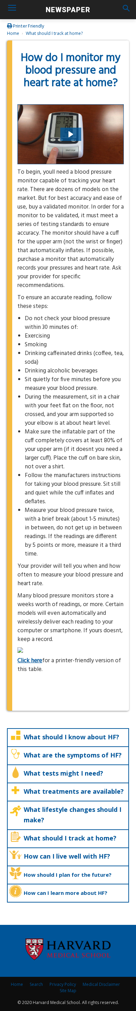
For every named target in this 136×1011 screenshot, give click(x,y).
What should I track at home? (54, 33)
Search (36, 984)
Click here (29, 660)
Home (13, 33)
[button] (126, 9)
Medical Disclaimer (101, 984)
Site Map (68, 991)
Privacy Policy (63, 984)
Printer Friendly (28, 26)
